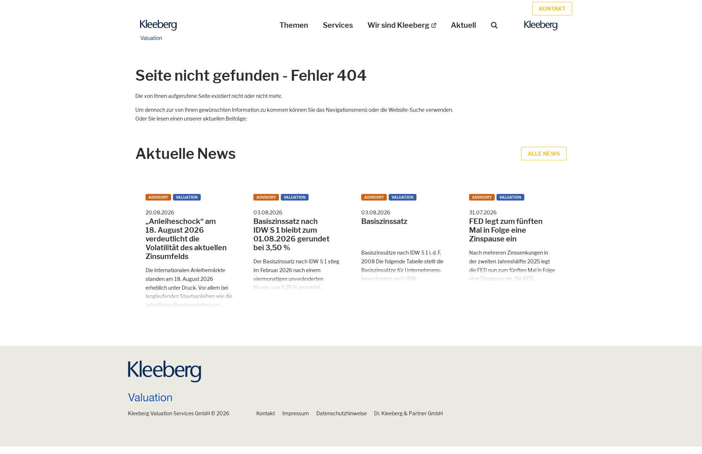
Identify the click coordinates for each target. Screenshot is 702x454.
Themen (293, 25)
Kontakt (265, 413)
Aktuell (463, 25)
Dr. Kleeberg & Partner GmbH (408, 413)
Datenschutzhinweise (341, 413)
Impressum (295, 413)
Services (338, 25)
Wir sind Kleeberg (398, 25)
